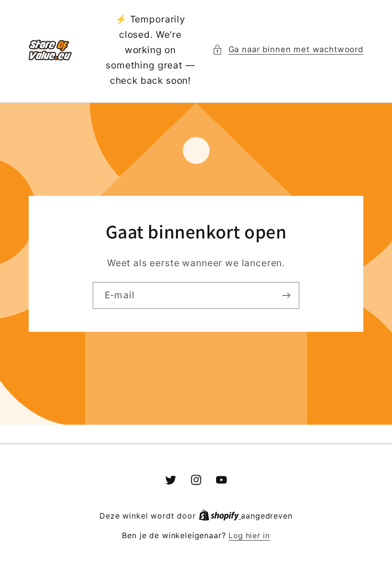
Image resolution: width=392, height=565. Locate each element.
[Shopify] (220, 515)
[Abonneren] (286, 295)
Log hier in (249, 535)
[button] (287, 49)
